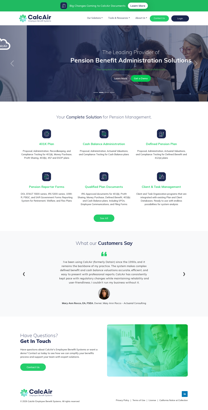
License (152, 400)
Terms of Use (138, 400)
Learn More (137, 5)
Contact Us (159, 18)
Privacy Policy (122, 400)
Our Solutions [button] (94, 17)
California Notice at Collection (173, 400)
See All (104, 218)
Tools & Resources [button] (118, 17)
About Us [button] (140, 17)
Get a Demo (114, 78)
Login (180, 18)
